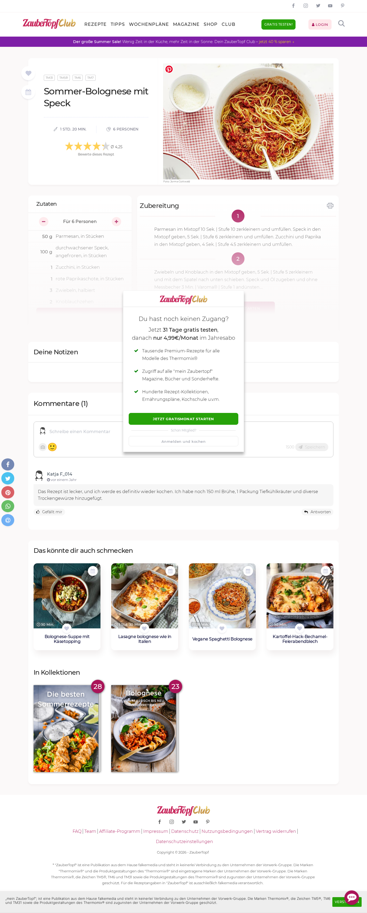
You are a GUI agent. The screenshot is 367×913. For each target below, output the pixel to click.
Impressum (155, 831)
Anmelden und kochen (183, 441)
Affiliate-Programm (119, 831)
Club (228, 24)
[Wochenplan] (28, 92)
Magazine (186, 24)
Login (321, 24)
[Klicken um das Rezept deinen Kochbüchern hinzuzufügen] (66, 628)
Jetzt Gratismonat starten (183, 419)
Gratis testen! (278, 24)
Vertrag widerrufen (276, 831)
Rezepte (95, 24)
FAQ (77, 831)
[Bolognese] (144, 728)
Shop (211, 24)
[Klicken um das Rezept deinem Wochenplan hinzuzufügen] (93, 571)
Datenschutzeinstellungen (184, 841)
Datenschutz (185, 831)
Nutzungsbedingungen (227, 831)
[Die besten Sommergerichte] (67, 728)
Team (90, 831)
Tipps (118, 24)
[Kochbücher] (28, 73)
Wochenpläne (149, 24)
